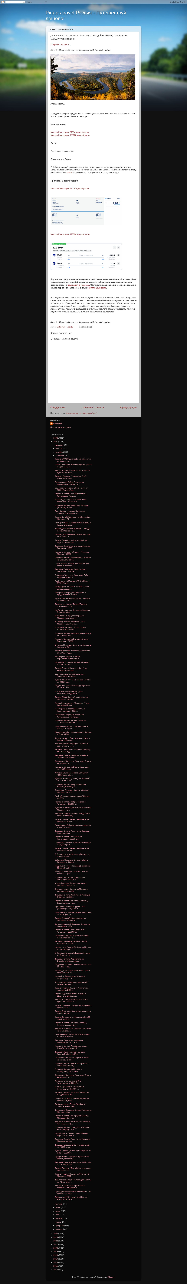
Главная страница (93, 407)
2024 (55, 1234)
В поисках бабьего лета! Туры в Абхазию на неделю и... (69, 692)
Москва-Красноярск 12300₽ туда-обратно (70, 135)
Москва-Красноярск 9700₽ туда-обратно (70, 132)
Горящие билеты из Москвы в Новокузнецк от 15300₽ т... (68, 1070)
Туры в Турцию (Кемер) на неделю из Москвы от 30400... (72, 820)
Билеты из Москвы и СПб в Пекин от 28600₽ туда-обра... (71, 489)
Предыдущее (128, 407)
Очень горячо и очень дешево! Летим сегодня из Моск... (72, 565)
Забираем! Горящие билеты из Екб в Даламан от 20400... (71, 861)
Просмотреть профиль (60, 427)
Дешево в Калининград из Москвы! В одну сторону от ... (71, 745)
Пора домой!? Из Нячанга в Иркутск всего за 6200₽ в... (71, 1198)
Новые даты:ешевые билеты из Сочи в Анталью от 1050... (72, 971)
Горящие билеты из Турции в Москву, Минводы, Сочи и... (72, 1117)
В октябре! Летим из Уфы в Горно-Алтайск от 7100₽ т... (70, 628)
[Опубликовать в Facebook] (88, 327)
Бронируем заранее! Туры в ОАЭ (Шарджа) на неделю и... (70, 907)
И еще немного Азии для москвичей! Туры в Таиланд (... (71, 983)
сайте (69, 173)
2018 (55, 1255)
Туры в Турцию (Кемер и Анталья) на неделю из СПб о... (71, 989)
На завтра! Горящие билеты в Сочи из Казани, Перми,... (72, 663)
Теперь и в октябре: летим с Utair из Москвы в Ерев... (71, 873)
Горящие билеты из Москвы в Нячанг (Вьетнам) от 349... (71, 506)
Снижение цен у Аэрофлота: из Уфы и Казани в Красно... (72, 739)
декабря (60, 445)
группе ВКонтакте (97, 288)
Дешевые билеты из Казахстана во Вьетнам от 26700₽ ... (70, 570)
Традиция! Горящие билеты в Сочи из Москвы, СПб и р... (72, 791)
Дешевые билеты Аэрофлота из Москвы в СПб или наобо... (73, 1163)
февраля (60, 1225)
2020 (55, 1248)
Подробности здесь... (61, 44)
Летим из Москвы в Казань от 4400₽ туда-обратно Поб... (71, 942)
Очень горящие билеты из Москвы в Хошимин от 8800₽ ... (71, 890)
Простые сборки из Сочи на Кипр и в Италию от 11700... (71, 727)
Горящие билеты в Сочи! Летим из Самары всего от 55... (70, 721)
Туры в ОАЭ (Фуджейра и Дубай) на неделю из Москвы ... (71, 541)
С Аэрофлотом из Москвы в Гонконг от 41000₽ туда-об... (72, 855)
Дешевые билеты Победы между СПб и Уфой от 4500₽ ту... (72, 814)
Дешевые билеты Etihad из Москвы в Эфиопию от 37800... (71, 756)
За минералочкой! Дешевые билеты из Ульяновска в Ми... (72, 925)
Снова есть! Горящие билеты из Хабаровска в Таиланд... (69, 716)
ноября (59, 448)
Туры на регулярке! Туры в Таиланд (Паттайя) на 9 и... (71, 605)
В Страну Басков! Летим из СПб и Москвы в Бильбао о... (70, 623)
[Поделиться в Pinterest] (91, 327)
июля (58, 1208)
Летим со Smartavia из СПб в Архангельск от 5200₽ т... (68, 1082)
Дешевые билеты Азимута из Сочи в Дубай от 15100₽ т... (71, 1000)
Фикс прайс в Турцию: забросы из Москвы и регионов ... (70, 617)
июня (58, 1211)
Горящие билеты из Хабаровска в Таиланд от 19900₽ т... (70, 878)
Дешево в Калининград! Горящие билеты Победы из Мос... (70, 1053)
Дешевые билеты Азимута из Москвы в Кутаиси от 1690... (72, 471)
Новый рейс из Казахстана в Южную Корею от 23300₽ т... (71, 1134)
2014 (55, 1270)
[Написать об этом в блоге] (83, 327)
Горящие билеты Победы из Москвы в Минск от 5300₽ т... (72, 553)
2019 (55, 1252)
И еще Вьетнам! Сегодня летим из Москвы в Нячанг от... (70, 884)
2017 (55, 1259)
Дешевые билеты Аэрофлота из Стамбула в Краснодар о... (69, 960)
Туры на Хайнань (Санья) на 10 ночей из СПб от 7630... (72, 780)
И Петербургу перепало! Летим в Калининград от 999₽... (70, 710)
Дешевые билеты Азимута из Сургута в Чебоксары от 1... (72, 1123)
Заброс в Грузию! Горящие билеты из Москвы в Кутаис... (72, 1099)
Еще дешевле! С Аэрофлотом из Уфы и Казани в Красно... (73, 524)
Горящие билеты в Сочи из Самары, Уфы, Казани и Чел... (71, 902)
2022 (55, 1241)
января (59, 1229)
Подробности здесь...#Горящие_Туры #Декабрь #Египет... (72, 704)
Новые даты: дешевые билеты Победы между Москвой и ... (72, 530)
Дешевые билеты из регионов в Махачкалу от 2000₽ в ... (69, 1041)
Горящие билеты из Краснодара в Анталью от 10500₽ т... (70, 803)
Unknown (57, 424)
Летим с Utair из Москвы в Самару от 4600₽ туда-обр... (71, 774)
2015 (55, 1266)
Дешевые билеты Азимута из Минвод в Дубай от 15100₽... (72, 896)
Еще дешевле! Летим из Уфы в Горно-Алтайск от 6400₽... (72, 1035)
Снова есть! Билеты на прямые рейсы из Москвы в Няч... (72, 1059)
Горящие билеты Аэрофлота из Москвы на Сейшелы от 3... (73, 559)
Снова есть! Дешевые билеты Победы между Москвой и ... (72, 937)
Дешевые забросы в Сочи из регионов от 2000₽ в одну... (72, 1146)
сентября (60, 456)
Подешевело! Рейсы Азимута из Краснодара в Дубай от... (69, 483)
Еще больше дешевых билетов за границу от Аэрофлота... (70, 512)
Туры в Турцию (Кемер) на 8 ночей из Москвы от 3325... (72, 1175)
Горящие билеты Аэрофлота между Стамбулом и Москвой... (71, 1047)
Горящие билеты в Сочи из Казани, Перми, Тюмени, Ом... (71, 1024)
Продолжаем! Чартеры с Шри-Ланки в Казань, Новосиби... (72, 1158)
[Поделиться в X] (85, 327)
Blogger (111, 1277)
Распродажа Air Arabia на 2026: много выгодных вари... (72, 588)
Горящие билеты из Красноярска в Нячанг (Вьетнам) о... (70, 785)
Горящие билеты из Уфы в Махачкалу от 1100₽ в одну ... (72, 768)
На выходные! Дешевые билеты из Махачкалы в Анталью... (70, 500)
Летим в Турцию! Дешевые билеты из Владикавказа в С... (72, 1094)
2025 (55, 442)
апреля (59, 1218)
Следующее (57, 407)
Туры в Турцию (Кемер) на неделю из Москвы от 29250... (72, 849)
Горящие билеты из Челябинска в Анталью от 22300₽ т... (70, 931)
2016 (55, 1262)
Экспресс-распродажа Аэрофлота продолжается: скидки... (70, 594)
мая (58, 1215)
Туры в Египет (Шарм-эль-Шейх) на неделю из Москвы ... (71, 669)
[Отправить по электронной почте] (80, 327)
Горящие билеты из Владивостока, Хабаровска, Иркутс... (70, 495)
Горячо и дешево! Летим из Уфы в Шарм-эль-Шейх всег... (70, 995)
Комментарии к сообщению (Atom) (81, 413)
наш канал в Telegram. (79, 285)
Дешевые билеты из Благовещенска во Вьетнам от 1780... (72, 547)
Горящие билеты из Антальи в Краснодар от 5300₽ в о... (68, 838)
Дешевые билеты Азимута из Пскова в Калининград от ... (72, 832)
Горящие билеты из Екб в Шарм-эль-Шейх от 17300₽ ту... (71, 1065)
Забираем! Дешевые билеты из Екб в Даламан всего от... (71, 576)
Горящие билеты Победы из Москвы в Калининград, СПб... (72, 1128)
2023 (55, 1237)
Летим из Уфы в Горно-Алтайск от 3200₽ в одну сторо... (70, 1105)
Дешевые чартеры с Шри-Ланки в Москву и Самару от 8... (70, 1187)
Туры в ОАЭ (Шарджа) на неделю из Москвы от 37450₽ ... (71, 698)
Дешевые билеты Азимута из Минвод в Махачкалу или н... (72, 1140)
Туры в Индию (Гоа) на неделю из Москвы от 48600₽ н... (70, 919)
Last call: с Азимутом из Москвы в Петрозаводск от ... (70, 977)
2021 (55, 1245)
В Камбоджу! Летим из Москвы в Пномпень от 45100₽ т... (69, 1088)
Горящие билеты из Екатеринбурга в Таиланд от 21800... (71, 640)
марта (59, 1222)
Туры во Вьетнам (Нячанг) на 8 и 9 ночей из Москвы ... (70, 477)
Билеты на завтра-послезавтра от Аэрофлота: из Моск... (70, 675)
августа (59, 1204)
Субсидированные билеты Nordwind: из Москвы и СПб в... (72, 1192)
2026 (55, 438)
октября (59, 452)
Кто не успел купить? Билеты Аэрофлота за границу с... (68, 658)
